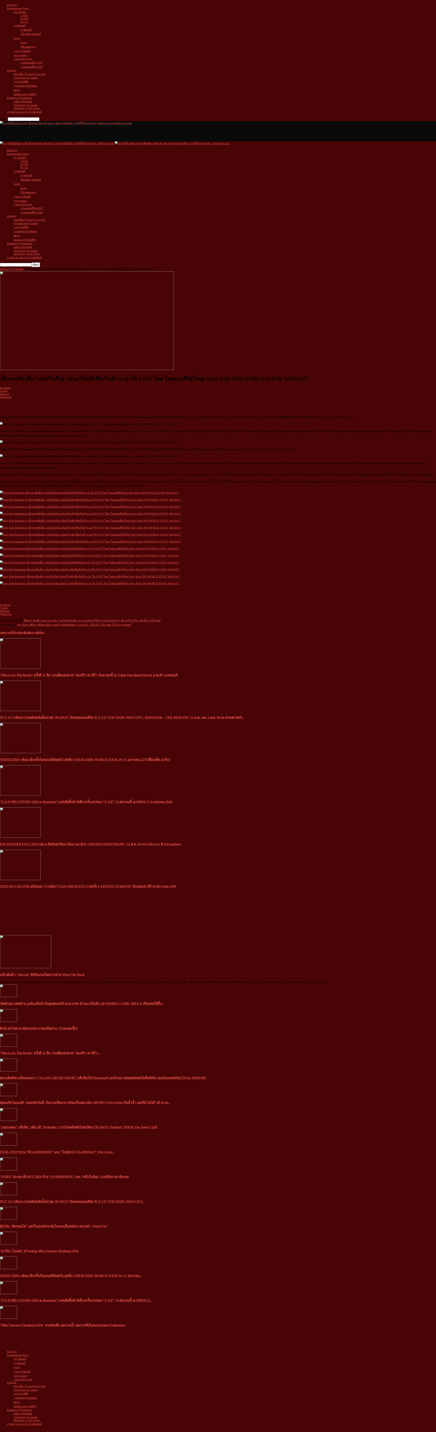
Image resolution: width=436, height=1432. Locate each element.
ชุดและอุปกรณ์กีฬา (25, 94)
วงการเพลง (20, 55)
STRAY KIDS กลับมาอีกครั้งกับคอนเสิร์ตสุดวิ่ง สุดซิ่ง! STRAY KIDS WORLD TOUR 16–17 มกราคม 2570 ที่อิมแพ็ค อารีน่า (85, 759)
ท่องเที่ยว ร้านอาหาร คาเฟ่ (29, 74)
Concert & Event (23, 58)
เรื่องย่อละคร (28, 46)
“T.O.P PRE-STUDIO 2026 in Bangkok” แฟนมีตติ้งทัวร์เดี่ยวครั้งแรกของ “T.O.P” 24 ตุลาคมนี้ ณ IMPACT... (76, 1300)
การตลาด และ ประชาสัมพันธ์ (24, 112)
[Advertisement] (62, 133)
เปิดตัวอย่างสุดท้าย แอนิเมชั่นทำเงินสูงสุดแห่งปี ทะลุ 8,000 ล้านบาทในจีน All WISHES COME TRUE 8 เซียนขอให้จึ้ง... (82, 1003)
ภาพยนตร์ (20, 25)
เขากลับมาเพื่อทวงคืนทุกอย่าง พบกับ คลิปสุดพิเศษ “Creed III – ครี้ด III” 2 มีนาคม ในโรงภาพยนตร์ (74, 624)
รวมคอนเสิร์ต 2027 (31, 62)
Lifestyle (11, 70)
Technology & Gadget (26, 77)
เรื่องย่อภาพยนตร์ (30, 34)
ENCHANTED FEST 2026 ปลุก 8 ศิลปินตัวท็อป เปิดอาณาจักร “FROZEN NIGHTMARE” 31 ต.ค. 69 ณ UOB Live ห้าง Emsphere (90, 844)
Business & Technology (20, 97)
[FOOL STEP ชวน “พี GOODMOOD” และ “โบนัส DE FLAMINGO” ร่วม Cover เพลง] (8, 1144)
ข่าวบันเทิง (20, 12)
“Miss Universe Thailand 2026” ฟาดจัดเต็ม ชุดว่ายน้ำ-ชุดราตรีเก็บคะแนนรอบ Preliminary (63, 1325)
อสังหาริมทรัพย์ (23, 101)
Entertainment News (18, 8)
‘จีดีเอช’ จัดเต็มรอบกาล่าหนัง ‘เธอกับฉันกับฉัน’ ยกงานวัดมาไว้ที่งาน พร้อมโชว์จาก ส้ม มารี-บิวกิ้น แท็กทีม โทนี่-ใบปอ (92, 620)
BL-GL (24, 21)
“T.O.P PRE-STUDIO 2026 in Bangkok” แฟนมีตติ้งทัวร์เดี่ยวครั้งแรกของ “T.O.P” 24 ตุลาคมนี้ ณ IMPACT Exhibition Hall (86, 802)
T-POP (24, 15)
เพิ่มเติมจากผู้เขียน (33, 632)
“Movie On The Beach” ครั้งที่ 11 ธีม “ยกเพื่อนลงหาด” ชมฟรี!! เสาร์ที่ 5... (50, 1053)
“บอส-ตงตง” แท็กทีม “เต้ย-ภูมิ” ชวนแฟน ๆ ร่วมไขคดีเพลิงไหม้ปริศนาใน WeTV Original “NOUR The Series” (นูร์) (78, 1127)
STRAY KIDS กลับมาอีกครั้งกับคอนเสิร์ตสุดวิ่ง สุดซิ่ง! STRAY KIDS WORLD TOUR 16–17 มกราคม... (71, 1275)
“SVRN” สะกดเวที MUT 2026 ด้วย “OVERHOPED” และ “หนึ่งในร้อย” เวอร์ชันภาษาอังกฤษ (64, 1176)
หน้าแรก (12, 4)
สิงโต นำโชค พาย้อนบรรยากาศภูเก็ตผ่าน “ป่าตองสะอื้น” (39, 1028)
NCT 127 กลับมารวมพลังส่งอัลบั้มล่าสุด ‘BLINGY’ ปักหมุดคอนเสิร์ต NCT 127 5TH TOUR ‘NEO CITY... (72, 1201)
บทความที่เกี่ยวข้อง (11, 632)
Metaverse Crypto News (27, 108)
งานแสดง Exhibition (25, 85)
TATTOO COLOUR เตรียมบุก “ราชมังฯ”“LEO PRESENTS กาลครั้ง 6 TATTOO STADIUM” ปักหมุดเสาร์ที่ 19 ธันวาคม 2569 (88, 886)
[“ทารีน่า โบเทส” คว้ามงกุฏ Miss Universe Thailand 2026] (8, 1243)
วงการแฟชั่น (21, 81)
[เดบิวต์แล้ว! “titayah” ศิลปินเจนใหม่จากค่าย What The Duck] (25, 967)
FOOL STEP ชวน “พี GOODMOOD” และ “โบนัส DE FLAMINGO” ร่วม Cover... (57, 1152)
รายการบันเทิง (22, 51)
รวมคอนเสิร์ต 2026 (31, 66)
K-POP (24, 18)
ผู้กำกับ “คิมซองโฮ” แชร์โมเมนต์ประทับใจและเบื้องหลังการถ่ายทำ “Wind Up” (54, 1226)
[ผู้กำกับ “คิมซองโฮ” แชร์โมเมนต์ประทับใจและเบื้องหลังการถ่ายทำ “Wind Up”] (8, 1218)
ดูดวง (17, 90)
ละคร (17, 38)
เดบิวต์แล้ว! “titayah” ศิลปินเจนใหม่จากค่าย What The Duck (42, 974)
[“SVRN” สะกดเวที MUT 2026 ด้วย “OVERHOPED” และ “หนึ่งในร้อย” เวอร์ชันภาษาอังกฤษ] (8, 1169)
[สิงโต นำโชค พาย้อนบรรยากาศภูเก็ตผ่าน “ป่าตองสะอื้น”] (8, 1021)
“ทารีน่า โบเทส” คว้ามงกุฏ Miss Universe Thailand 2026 (39, 1251)
